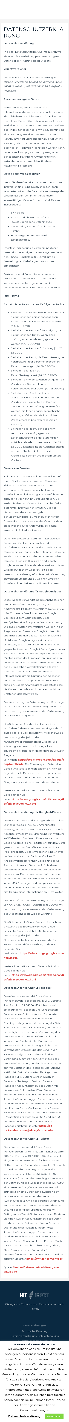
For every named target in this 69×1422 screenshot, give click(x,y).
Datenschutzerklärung (24, 1416)
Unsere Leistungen (34, 1325)
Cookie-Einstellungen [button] (34, 1410)
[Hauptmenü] (62, 9)
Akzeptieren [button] (54, 1416)
